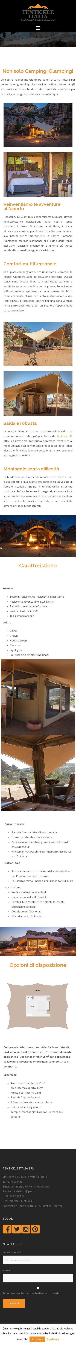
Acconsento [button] (37, 1339)
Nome (6, 1270)
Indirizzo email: (12, 1252)
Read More (53, 1339)
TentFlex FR (64, 436)
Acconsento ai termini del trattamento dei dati (32, 1293)
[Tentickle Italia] (38, 12)
